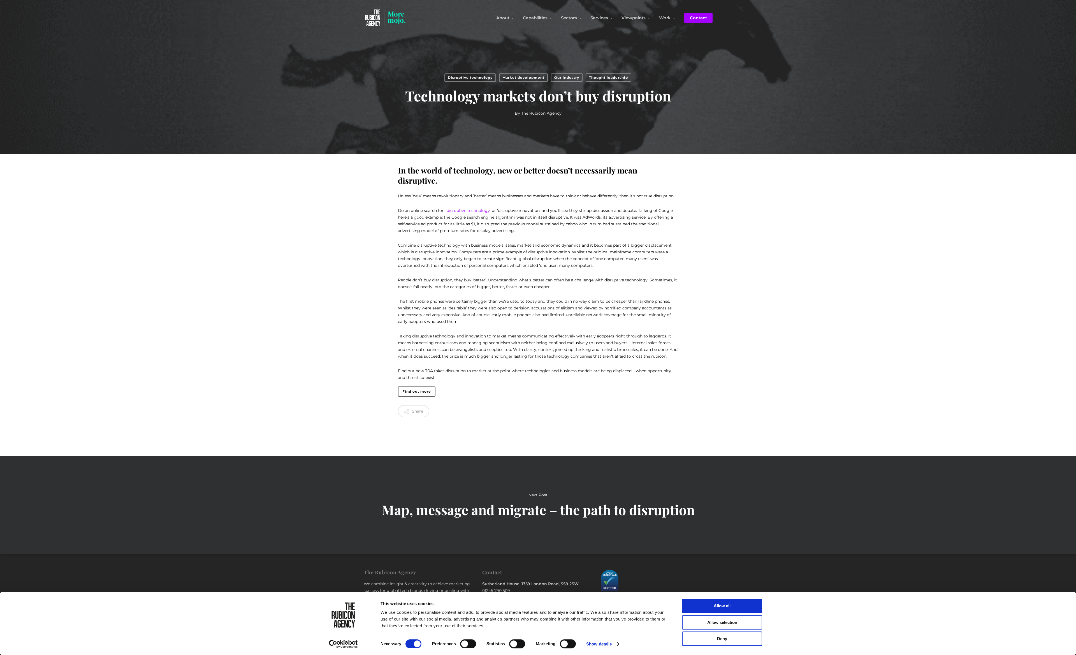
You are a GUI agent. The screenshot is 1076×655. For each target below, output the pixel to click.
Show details (599, 644)
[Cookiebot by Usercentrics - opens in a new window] (343, 644)
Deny (722, 638)
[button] (416, 391)
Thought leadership (608, 77)
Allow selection (722, 622)
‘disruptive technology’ (468, 210)
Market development (523, 77)
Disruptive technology (470, 77)
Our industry (566, 77)
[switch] (468, 643)
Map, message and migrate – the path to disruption (538, 505)
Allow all (722, 605)
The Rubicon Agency (541, 113)
